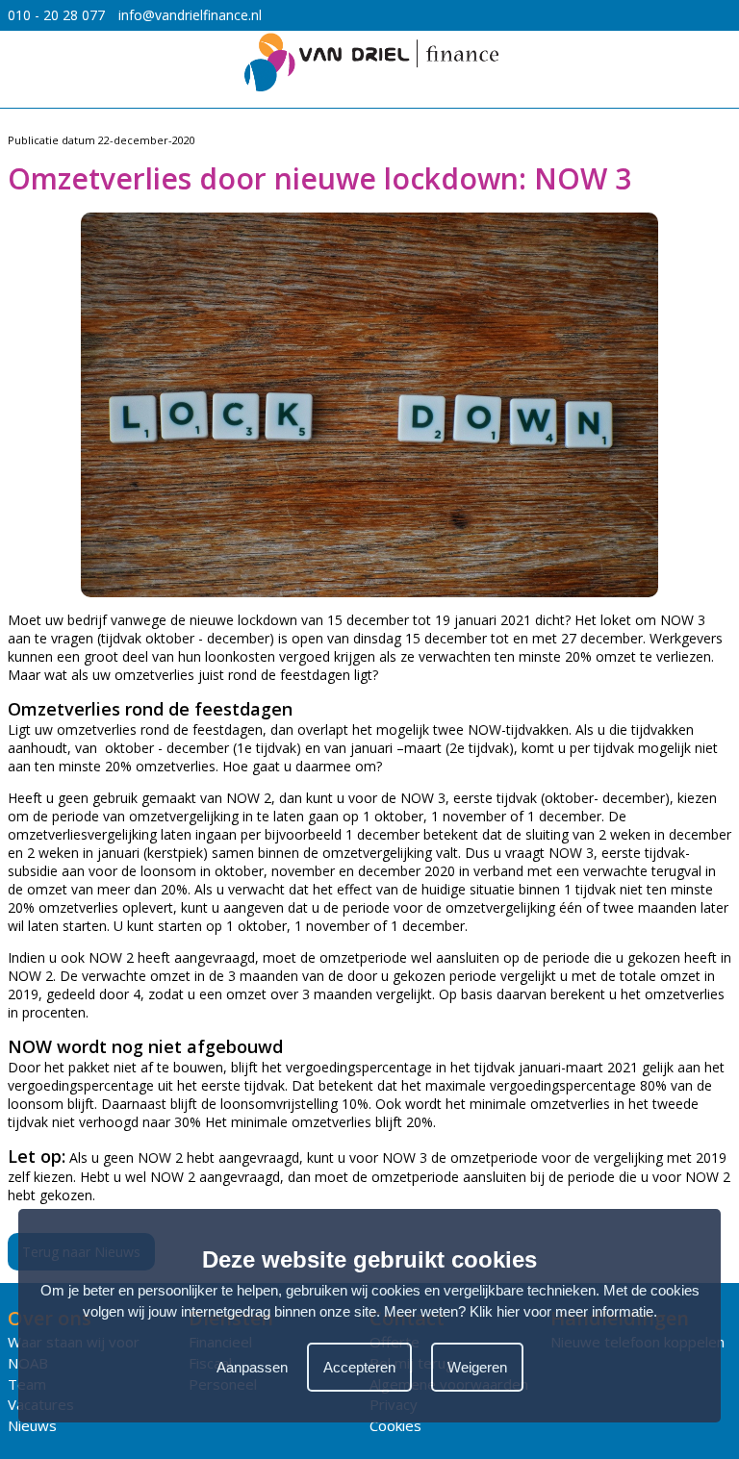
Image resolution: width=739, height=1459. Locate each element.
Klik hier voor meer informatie (561, 1311)
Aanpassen (252, 1367)
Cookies (395, 1425)
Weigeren (477, 1367)
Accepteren (359, 1367)
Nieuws (32, 1425)
